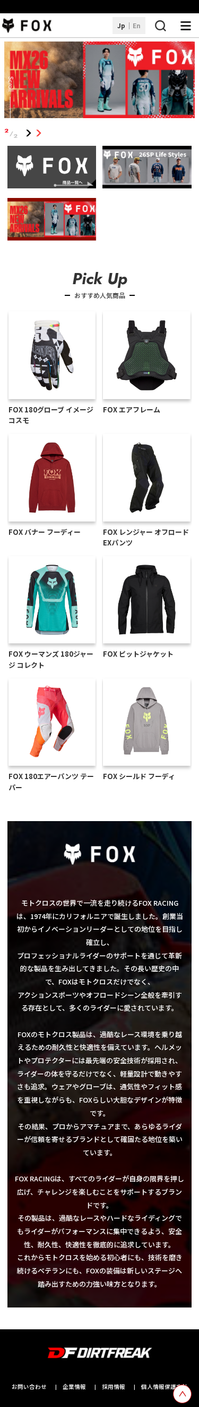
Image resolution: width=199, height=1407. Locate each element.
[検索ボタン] (160, 25)
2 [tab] (39, 133)
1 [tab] (29, 133)
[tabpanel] (99, 82)
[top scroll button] (182, 1394)
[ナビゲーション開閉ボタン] (185, 25)
